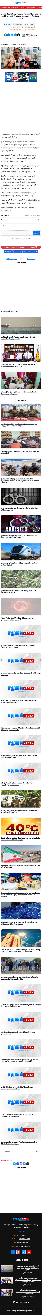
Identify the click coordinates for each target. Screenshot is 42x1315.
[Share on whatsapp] (5, 34)
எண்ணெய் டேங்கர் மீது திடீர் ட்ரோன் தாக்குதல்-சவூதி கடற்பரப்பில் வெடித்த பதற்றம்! (18, 338)
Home (9, 27)
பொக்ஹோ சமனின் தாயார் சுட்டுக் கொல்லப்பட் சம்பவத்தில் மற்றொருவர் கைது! (19, 509)
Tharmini (4, 44)
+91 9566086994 (23, 1242)
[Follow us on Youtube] (27, 1163)
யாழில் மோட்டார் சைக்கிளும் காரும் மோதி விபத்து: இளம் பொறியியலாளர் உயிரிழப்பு (19, 701)
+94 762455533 (24, 1239)
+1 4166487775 (23, 1235)
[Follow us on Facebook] (17, 1163)
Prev (1, 660)
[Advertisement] (21, 109)
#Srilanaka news (17, 24)
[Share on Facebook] (8, 34)
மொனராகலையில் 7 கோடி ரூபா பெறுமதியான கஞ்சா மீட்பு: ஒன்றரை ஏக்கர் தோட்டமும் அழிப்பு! (19, 978)
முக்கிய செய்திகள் (11, 259)
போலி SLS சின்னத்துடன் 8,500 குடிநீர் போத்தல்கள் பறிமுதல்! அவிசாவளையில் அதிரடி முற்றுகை (21, 923)
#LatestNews (7, 24)
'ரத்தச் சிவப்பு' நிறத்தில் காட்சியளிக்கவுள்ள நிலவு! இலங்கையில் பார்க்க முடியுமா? (17, 619)
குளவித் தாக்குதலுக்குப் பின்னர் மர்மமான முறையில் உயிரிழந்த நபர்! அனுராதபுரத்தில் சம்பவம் (21, 1005)
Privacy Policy (21, 1231)
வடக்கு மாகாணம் (28, 29)
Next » (37, 1151)
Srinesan (32, 24)
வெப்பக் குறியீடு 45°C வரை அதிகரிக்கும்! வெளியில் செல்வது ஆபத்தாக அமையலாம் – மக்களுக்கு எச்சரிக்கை (21, 950)
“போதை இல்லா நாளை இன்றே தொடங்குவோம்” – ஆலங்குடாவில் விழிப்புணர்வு (17, 1115)
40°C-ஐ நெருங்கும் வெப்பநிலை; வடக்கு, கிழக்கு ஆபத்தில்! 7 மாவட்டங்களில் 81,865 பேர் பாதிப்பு (20, 839)
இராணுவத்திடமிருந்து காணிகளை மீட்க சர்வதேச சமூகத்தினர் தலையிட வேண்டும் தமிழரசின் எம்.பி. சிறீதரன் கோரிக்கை (20, 480)
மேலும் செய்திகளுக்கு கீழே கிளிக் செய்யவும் (20, 247)
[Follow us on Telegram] (14, 1163)
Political (26, 24)
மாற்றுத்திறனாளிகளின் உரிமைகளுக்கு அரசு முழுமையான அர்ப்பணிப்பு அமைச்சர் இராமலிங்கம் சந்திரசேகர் (19, 1060)
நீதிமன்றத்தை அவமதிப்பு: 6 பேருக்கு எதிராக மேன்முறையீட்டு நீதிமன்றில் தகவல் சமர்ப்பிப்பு (20, 729)
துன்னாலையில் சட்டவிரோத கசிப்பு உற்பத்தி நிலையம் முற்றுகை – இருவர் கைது (17, 646)
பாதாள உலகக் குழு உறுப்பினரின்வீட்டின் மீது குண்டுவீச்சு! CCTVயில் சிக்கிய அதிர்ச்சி (19, 1143)
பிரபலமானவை (31, 259)
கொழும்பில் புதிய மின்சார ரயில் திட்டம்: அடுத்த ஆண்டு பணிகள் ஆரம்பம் (19, 564)
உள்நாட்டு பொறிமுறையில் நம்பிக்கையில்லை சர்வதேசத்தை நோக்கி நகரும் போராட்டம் (28, 1291)
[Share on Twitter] (12, 34)
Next (40, 660)
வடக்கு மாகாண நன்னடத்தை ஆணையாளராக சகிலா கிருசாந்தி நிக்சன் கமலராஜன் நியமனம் (18, 365)
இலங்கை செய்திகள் (28, 27)
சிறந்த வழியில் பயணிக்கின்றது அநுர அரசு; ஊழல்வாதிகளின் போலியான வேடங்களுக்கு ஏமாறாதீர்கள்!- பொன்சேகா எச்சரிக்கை (20, 894)
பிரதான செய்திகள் (15, 29)
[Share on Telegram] (15, 34)
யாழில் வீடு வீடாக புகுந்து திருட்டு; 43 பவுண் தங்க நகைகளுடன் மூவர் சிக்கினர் (17, 1088)
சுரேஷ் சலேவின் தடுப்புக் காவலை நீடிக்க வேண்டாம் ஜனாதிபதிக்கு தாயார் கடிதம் (17, 784)
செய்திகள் (16, 27)
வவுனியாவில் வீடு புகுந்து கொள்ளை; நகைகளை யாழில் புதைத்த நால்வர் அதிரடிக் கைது (19, 425)
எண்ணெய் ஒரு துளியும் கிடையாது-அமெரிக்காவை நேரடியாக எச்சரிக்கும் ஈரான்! (20, 866)
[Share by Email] (18, 34)
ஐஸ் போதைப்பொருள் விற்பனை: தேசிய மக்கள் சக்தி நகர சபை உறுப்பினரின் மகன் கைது (19, 536)
